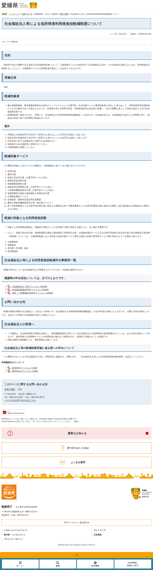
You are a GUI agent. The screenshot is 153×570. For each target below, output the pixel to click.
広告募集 (98, 535)
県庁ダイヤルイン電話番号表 (76, 522)
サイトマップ (99, 530)
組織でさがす (27, 14)
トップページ (14, 14)
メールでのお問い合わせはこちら (20, 400)
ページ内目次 (11, 41)
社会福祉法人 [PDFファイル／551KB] (29, 286)
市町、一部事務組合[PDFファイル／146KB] (32, 293)
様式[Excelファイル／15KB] (25, 371)
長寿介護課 (64, 14)
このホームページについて (15, 530)
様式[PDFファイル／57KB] (24, 368)
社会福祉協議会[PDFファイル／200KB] (30, 289)
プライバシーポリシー (13, 539)
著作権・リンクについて (14, 535)
